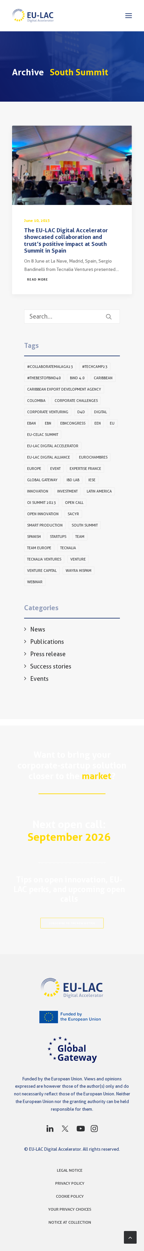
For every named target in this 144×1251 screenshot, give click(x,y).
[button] (128, 15)
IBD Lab (73, 480)
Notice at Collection (70, 1222)
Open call (74, 502)
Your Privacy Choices (69, 1209)
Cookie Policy (70, 1196)
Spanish (34, 536)
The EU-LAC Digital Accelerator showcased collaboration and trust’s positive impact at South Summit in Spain (66, 240)
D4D (81, 412)
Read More (37, 280)
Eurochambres (93, 457)
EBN (48, 423)
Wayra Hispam (78, 570)
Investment (67, 491)
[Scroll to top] (130, 1236)
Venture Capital (42, 570)
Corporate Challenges (76, 400)
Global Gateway (42, 480)
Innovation (37, 491)
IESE (91, 480)
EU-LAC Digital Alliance (48, 457)
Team (79, 536)
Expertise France (85, 468)
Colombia (36, 400)
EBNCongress (72, 423)
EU (112, 423)
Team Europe (39, 548)
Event (55, 468)
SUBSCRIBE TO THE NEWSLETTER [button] (72, 923)
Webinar (35, 582)
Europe (34, 468)
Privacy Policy (69, 1183)
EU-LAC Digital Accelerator (52, 446)
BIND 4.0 (77, 378)
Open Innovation (43, 514)
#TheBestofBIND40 (44, 378)
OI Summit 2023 (41, 502)
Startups (58, 536)
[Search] (72, 316)
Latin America (99, 491)
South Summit (85, 525)
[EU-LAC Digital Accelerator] (33, 15)
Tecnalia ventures (44, 559)
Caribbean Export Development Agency (64, 389)
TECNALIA (68, 548)
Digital (100, 412)
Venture (78, 559)
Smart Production (45, 525)
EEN (97, 423)
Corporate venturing (47, 412)
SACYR (73, 514)
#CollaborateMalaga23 (50, 366)
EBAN (31, 423)
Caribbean (103, 378)
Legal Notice (69, 1170)
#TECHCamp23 (94, 366)
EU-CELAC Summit (42, 434)
